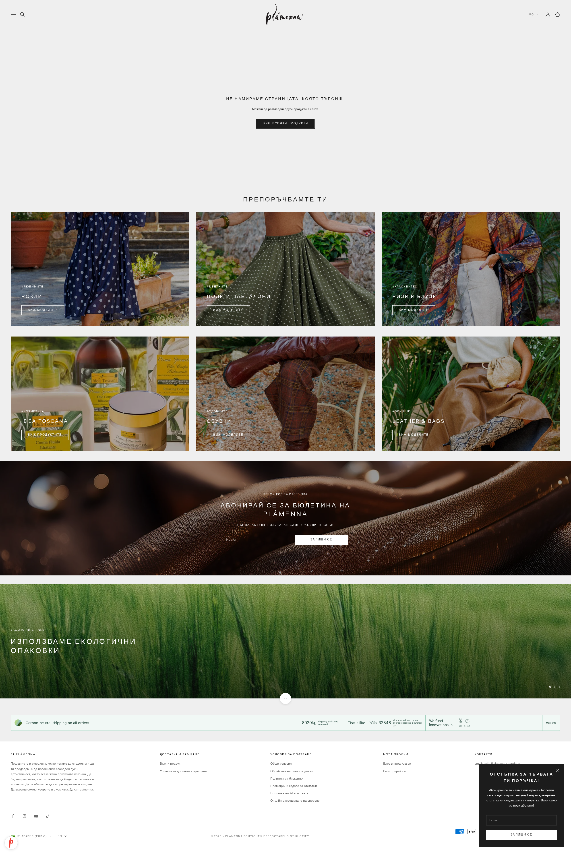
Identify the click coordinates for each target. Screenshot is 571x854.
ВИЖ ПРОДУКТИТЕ (45, 435)
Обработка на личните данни (291, 771)
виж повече (29, 654)
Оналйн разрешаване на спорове (295, 801)
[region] (285, 641)
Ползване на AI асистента (289, 793)
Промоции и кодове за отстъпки (293, 786)
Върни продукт (171, 764)
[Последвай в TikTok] (48, 816)
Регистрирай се (394, 771)
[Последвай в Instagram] (24, 816)
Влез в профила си (397, 764)
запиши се (321, 540)
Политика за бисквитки (286, 778)
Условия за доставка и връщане (183, 771)
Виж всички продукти (285, 123)
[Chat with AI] (11, 843)
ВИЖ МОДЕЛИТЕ (43, 310)
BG (531, 14)
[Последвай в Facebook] (13, 816)
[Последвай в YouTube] (36, 816)
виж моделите (414, 310)
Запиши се (521, 835)
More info (551, 722)
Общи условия (281, 764)
